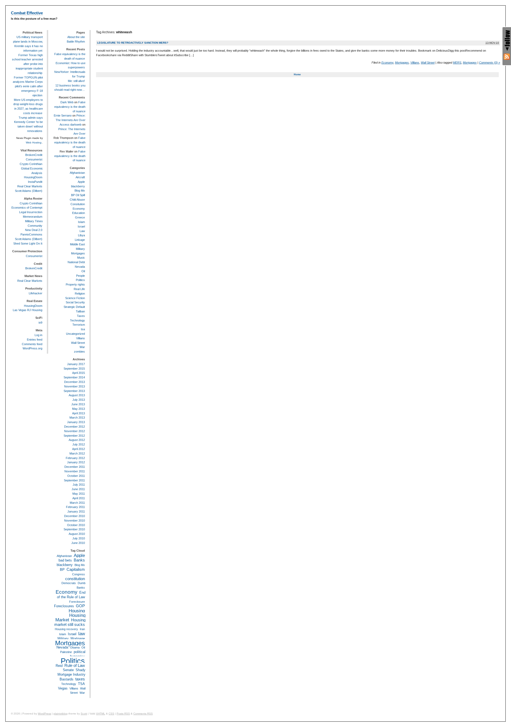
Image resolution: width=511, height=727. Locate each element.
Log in (38, 335)
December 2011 (74, 466)
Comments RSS (143, 713)
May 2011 (78, 493)
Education (78, 212)
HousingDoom (33, 177)
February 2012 (75, 458)
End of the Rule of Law (71, 594)
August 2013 (77, 395)
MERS (457, 62)
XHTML (100, 713)
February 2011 (75, 507)
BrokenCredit (33, 154)
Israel (81, 226)
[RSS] (507, 56)
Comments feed (32, 344)
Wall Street (428, 62)
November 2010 (74, 520)
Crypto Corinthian (31, 164)
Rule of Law (74, 665)
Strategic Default (74, 306)
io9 (40, 322)
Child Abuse (77, 199)
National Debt (76, 262)
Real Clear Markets (29, 186)
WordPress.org (32, 348)
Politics (80, 280)
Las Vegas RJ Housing (27, 310)
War (82, 347)
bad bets (65, 560)
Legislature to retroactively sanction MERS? (132, 42)
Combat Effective (27, 13)
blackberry (78, 186)
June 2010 (78, 542)
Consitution (78, 204)
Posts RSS (123, 713)
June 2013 (78, 404)
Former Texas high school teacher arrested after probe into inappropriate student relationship (27, 64)
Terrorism (78, 324)
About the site (76, 37)
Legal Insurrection (30, 212)
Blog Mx (80, 190)
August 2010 (77, 533)
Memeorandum (32, 216)
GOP (80, 606)
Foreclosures (64, 606)
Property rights (75, 284)
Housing (77, 610)
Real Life (79, 289)
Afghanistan (77, 172)
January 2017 (76, 364)
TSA (81, 684)
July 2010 (78, 538)
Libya (81, 235)
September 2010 (74, 529)
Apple (81, 181)
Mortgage (78, 639)
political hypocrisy (77, 654)
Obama (75, 647)
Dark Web (66, 102)
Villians (414, 62)
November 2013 (74, 386)
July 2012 (78, 444)
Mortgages (402, 62)
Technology (77, 320)
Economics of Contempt (26, 207)
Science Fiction (75, 298)
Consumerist (34, 159)
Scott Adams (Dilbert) (28, 190)
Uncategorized (75, 333)
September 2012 (74, 435)
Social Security (75, 302)
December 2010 (74, 516)
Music (81, 257)
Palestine (66, 652)
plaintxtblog (60, 713)
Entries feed (34, 339)
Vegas (63, 688)
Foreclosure (77, 601)
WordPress (44, 713)
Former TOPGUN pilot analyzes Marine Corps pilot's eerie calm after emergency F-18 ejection (28, 86)
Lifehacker (35, 293)
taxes (80, 679)
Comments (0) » (489, 62)
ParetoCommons (31, 234)
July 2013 (78, 399)
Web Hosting (34, 142)
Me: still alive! (76, 80)
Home (297, 74)
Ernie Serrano (63, 115)
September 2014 (74, 377)
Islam (81, 222)
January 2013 (76, 422)
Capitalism (76, 569)
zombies (79, 351)
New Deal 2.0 (33, 230)
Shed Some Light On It (27, 243)
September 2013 (74, 391)
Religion (80, 293)
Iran (82, 629)
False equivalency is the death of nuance (69, 107)
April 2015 (78, 372)
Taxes (81, 315)
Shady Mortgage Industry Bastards (71, 674)
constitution (75, 578)
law (81, 633)
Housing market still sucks (69, 622)
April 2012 (78, 449)
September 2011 (74, 480)
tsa (83, 329)
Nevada (80, 266)
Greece (80, 217)
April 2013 (78, 413)
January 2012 (76, 462)
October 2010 (76, 525)
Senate (68, 670)
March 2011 (77, 502)
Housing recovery (66, 629)
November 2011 (74, 471)
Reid (59, 666)
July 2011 (79, 484)
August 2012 (77, 439)
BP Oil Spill (78, 195)
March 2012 (77, 453)
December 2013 (74, 381)
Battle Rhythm (76, 41)
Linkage (80, 239)
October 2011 (76, 475)
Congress (78, 574)
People (80, 275)
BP (62, 570)
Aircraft (80, 177)
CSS (111, 713)
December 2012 (74, 426)
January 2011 (76, 511)
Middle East (77, 244)
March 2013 (77, 417)
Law (82, 231)
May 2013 (78, 408)
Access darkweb (70, 124)
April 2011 (78, 498)
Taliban (80, 311)
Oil (83, 271)
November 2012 (74, 431)
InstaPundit (35, 181)
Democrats (68, 583)
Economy (387, 62)
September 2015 (74, 368)
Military (80, 248)
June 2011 (78, 489)
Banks (79, 560)
